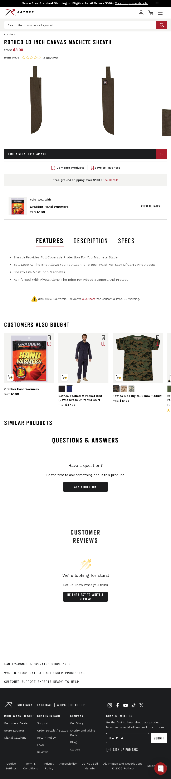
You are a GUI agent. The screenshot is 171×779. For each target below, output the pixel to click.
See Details (110, 180)
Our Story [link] (76, 723)
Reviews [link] (42, 752)
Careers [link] (75, 749)
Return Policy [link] (46, 737)
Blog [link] (73, 742)
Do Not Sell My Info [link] (90, 766)
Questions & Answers (85, 440)
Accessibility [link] (68, 763)
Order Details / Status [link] (52, 730)
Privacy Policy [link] (49, 766)
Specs (126, 240)
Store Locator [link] (14, 730)
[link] (141, 12)
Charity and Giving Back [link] (82, 733)
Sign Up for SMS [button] (125, 750)
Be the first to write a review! (85, 597)
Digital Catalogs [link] (15, 737)
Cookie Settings (11, 766)
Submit (159, 738)
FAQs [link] (40, 744)
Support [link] (43, 723)
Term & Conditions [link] (30, 766)
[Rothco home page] (19, 12)
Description (91, 240)
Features (50, 240)
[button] (85, 3)
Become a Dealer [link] (16, 723)
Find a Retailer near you (27, 154)
